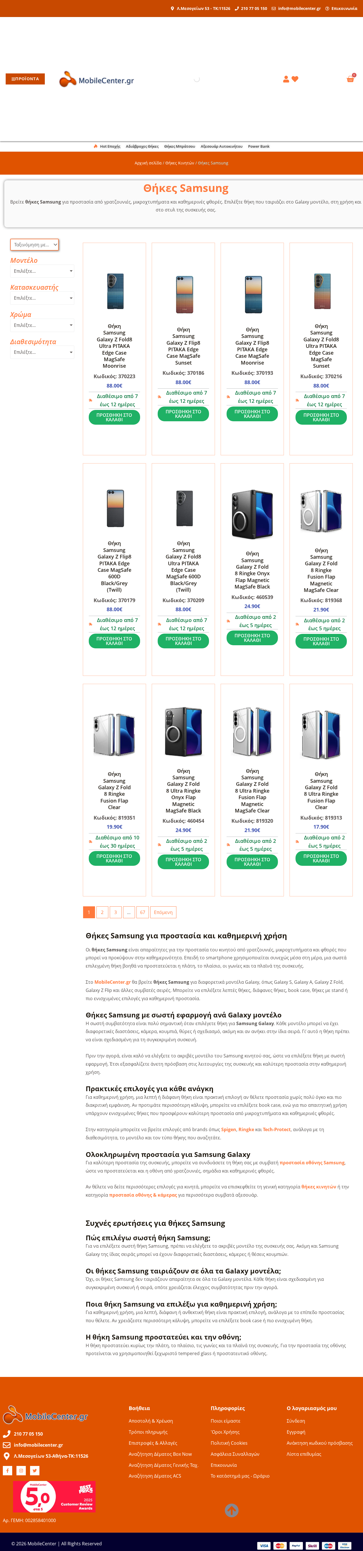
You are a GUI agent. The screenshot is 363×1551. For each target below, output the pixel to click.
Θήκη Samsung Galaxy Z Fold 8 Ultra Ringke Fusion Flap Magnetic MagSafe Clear (252, 790)
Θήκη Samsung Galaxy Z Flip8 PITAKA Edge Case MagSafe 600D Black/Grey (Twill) (114, 566)
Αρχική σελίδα (148, 163)
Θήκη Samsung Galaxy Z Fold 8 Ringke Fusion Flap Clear (114, 791)
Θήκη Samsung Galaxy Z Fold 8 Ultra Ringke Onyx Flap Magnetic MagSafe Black (183, 790)
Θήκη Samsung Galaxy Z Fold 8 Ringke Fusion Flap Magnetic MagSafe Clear (321, 570)
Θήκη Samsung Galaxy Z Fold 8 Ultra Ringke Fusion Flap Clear (321, 791)
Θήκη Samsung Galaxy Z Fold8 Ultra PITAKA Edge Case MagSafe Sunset (321, 346)
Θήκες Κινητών (179, 163)
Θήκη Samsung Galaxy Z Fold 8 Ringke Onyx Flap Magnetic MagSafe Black (252, 570)
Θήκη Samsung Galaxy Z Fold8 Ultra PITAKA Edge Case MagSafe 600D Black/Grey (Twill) (183, 566)
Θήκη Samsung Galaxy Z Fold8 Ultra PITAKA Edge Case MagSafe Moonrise (114, 346)
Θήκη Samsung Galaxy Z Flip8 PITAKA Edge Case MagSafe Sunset (183, 346)
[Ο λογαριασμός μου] (287, 79)
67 (142, 912)
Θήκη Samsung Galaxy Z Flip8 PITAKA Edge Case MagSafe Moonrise (252, 346)
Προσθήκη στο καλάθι (114, 417)
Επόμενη (163, 912)
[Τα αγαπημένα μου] (296, 79)
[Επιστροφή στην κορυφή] (232, 1510)
